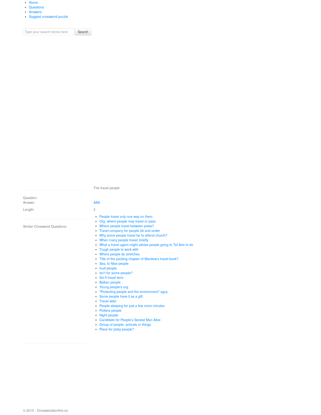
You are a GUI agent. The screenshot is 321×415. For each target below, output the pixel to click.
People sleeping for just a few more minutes (131, 305)
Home (33, 2)
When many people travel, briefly (123, 240)
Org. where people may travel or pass (127, 221)
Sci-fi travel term (111, 277)
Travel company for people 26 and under (129, 230)
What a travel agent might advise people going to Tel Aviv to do (146, 244)
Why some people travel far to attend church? (133, 235)
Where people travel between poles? (126, 225)
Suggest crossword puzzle (48, 16)
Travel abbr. (108, 301)
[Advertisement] (54, 110)
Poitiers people (110, 310)
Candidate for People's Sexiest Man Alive (129, 319)
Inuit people (108, 268)
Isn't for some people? (116, 272)
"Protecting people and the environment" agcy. (133, 291)
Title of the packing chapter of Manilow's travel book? (138, 258)
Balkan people (110, 282)
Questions (36, 7)
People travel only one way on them (126, 216)
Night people (108, 315)
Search (83, 31)
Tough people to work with (118, 249)
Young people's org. (114, 286)
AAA (97, 202)
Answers (35, 11)
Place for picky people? (116, 329)
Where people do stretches (119, 254)
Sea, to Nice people (114, 263)
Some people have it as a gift (121, 296)
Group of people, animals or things (125, 324)
